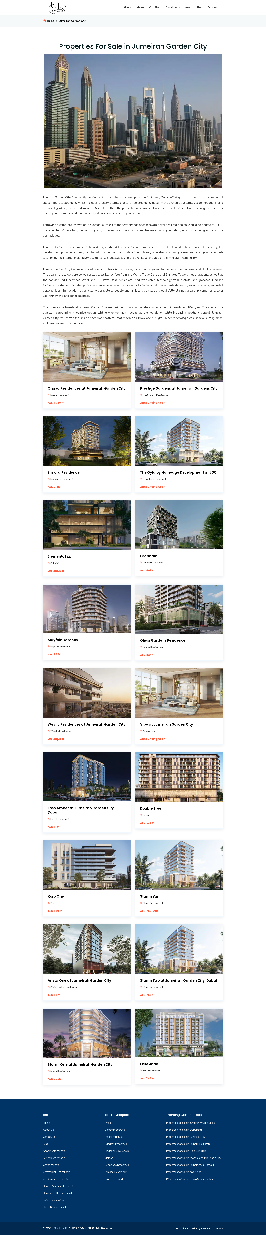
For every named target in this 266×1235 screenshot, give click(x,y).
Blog (199, 7)
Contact (212, 7)
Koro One (56, 896)
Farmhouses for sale (54, 1200)
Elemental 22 (59, 556)
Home (127, 7)
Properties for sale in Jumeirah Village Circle (190, 1123)
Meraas (109, 1158)
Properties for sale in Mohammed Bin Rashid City (193, 1158)
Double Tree (150, 808)
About (140, 7)
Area (188, 7)
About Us (48, 1130)
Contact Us (49, 1137)
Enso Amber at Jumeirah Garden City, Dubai (81, 810)
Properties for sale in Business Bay (185, 1137)
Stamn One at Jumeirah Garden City (80, 1064)
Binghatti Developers (117, 1151)
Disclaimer (182, 1228)
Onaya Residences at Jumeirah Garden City (86, 388)
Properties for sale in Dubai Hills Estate (188, 1144)
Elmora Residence (64, 472)
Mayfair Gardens (63, 640)
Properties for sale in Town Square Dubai (189, 1179)
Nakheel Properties (115, 1179)
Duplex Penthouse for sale (58, 1193)
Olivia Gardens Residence (162, 640)
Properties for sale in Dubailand (184, 1130)
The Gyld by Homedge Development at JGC (178, 472)
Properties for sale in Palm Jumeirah (186, 1151)
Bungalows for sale (54, 1158)
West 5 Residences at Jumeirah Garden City (86, 724)
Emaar (108, 1123)
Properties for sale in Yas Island (184, 1172)
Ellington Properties (116, 1144)
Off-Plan (154, 7)
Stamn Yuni (150, 896)
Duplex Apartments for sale (58, 1186)
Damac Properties (115, 1130)
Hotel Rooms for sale (55, 1207)
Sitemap (218, 1228)
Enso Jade (149, 1064)
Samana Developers (116, 1172)
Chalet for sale (51, 1165)
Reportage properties (117, 1165)
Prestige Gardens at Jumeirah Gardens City (179, 388)
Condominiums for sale (56, 1179)
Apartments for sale (54, 1151)
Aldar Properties (114, 1137)
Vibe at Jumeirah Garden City (166, 724)
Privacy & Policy (201, 1228)
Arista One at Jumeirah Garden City (79, 980)
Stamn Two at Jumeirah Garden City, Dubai (178, 980)
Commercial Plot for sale (56, 1172)
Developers (172, 7)
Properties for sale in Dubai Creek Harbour (190, 1165)
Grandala (148, 556)
